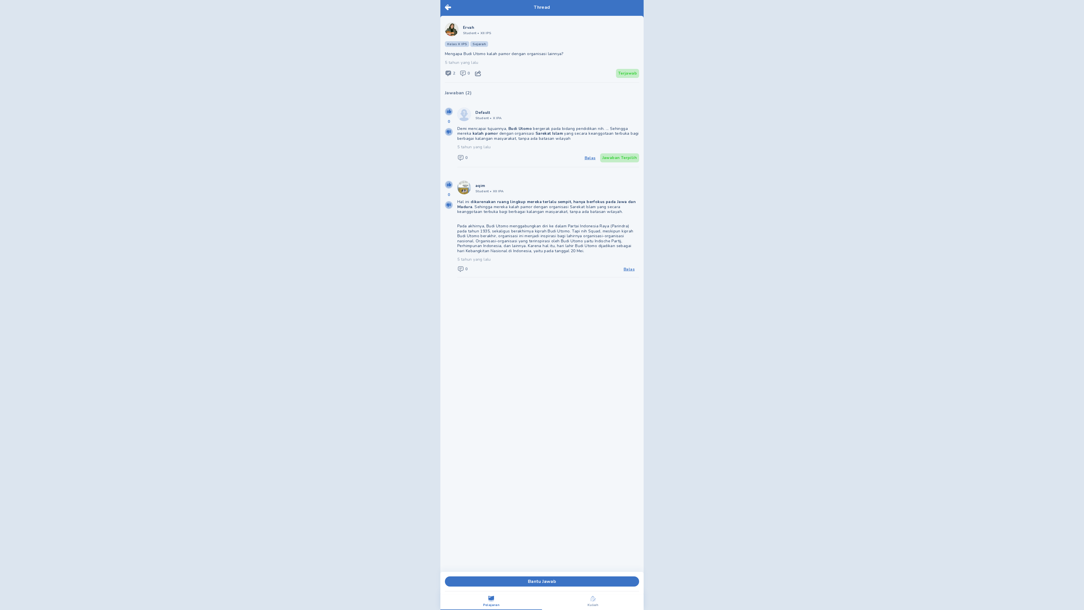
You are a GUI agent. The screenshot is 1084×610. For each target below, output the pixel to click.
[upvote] (449, 112)
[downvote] (449, 132)
